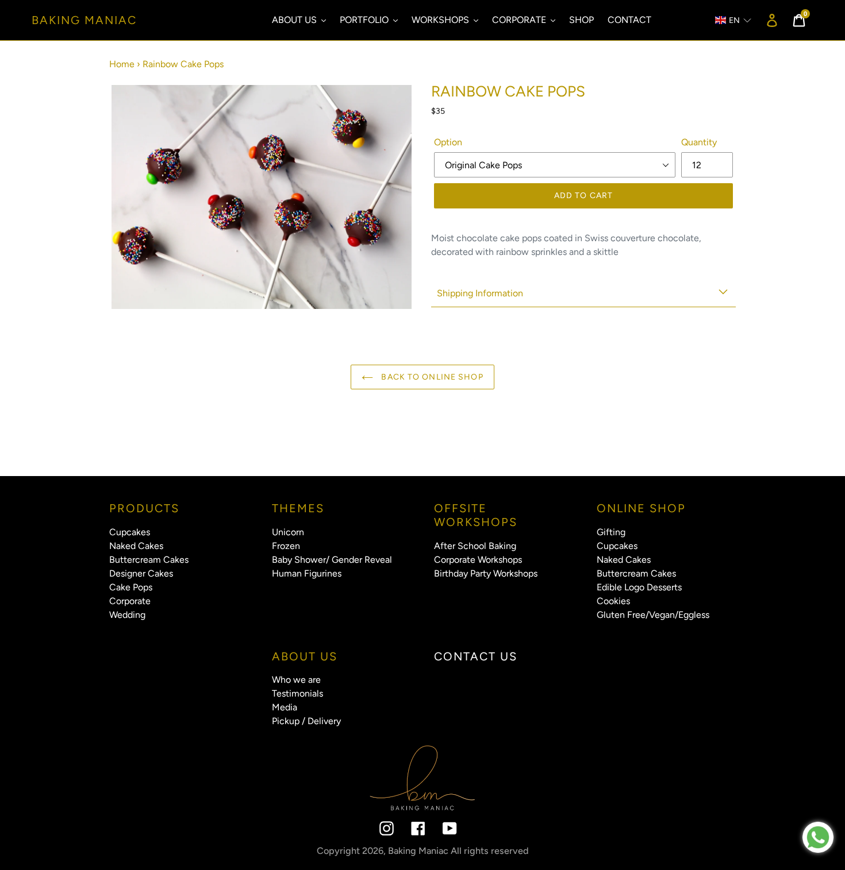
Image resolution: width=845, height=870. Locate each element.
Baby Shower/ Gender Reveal (332, 559)
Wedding (127, 614)
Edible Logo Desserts (639, 587)
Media (284, 707)
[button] (727, 20)
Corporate (130, 601)
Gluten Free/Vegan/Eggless (653, 614)
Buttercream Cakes (149, 559)
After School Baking (475, 545)
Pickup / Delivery (306, 721)
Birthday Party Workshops (485, 573)
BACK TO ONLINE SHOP (431, 377)
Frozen (286, 545)
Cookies (613, 601)
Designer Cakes (141, 573)
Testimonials (297, 693)
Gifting (611, 532)
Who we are (296, 679)
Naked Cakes (136, 545)
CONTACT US (475, 656)
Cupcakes (129, 532)
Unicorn (288, 532)
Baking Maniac (84, 20)
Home (122, 64)
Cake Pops (130, 587)
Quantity (699, 142)
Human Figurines (306, 573)
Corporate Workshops (478, 559)
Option (448, 142)
